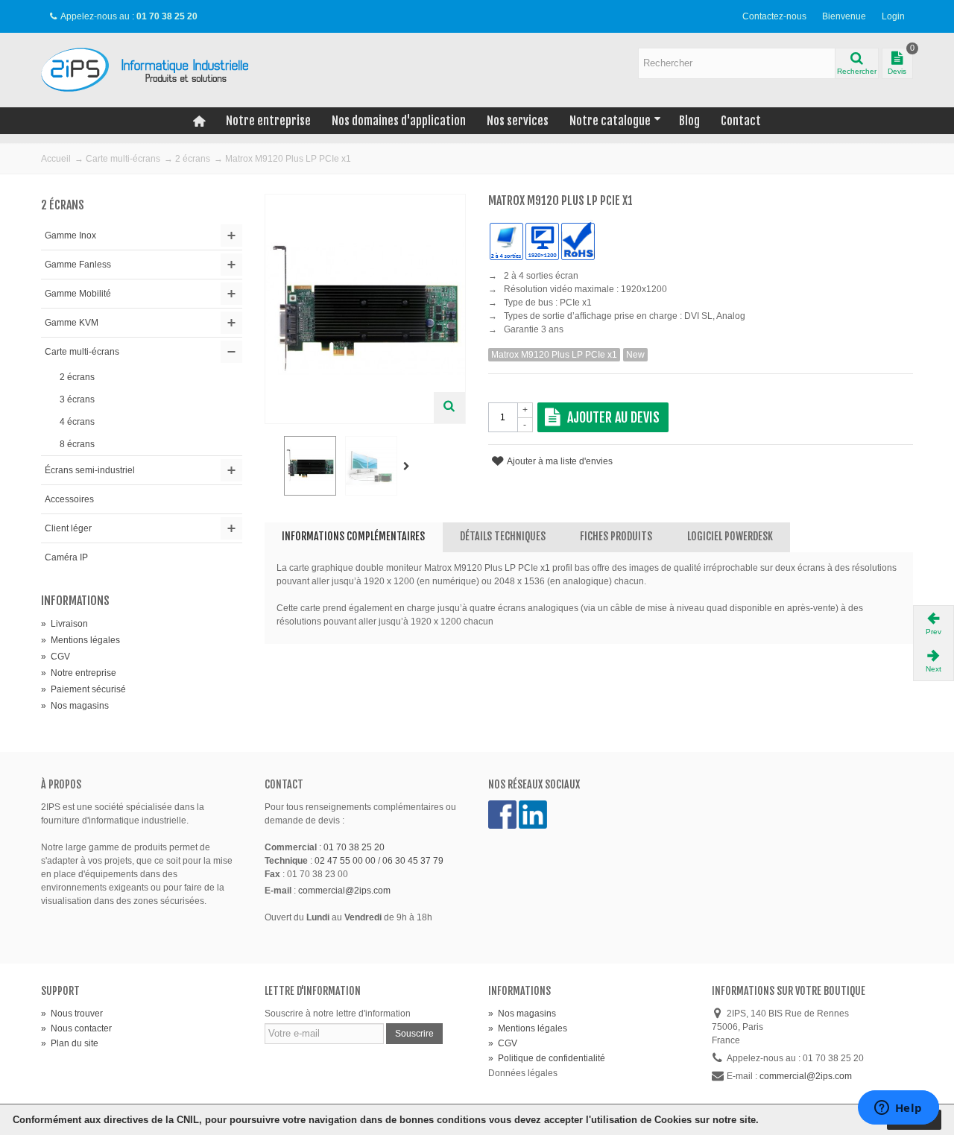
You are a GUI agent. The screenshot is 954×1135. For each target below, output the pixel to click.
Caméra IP (66, 557)
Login (893, 16)
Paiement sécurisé (83, 689)
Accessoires (69, 499)
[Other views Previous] (272, 466)
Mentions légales (80, 640)
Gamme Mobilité (78, 293)
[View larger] (449, 407)
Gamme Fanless (78, 264)
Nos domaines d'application (399, 120)
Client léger (68, 528)
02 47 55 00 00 (345, 861)
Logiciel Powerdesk (730, 536)
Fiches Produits (616, 536)
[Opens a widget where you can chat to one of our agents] (898, 1109)
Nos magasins (75, 706)
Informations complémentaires (353, 536)
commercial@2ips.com (344, 890)
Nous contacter (76, 1028)
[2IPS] (153, 69)
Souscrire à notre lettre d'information (338, 1013)
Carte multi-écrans (123, 159)
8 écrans (77, 444)
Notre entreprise (268, 120)
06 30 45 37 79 (412, 861)
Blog (689, 120)
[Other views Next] (409, 466)
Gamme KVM (71, 322)
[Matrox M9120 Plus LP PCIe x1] (310, 466)
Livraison (64, 624)
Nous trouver (72, 1013)
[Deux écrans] (371, 466)
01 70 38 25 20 (354, 847)
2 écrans (192, 159)
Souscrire (414, 1033)
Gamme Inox (70, 235)
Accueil (56, 159)
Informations (75, 600)
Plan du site (69, 1043)
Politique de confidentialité (546, 1058)
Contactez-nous (774, 16)
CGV (55, 656)
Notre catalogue (610, 120)
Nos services (518, 120)
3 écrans (77, 399)
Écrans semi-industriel (90, 470)
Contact (741, 120)
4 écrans (77, 422)
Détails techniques (503, 536)
